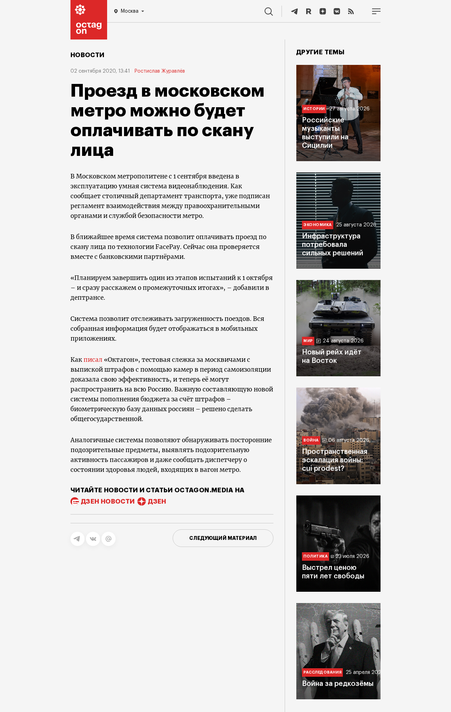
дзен (157, 501)
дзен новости (108, 501)
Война (311, 440)
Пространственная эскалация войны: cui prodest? (334, 460)
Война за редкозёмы (337, 683)
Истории (314, 109)
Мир (308, 341)
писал (93, 360)
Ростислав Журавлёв (159, 71)
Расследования (322, 672)
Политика (315, 556)
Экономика (317, 225)
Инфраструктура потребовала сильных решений (332, 245)
